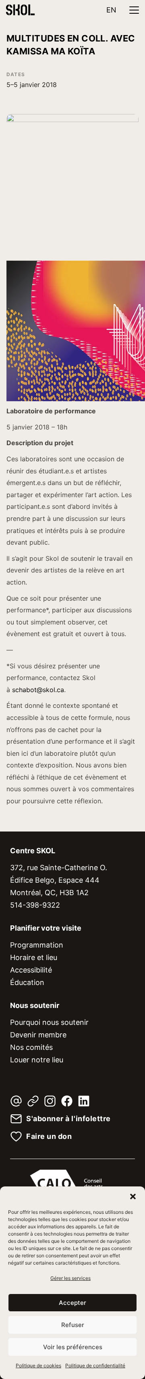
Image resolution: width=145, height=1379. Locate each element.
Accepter (72, 1302)
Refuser (72, 1325)
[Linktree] (33, 1101)
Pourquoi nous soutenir (49, 1022)
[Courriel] (16, 1101)
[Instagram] (50, 1101)
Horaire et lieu (33, 957)
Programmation (36, 945)
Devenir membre (38, 1035)
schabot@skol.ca (38, 690)
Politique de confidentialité (95, 1365)
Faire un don (49, 1136)
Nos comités (31, 1047)
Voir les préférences (72, 1347)
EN (111, 10)
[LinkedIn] (84, 1101)
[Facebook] (67, 1101)
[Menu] (134, 10)
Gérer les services (70, 1278)
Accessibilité (31, 970)
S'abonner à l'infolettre (68, 1119)
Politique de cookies (38, 1365)
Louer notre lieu (36, 1060)
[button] (133, 1196)
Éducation (27, 982)
